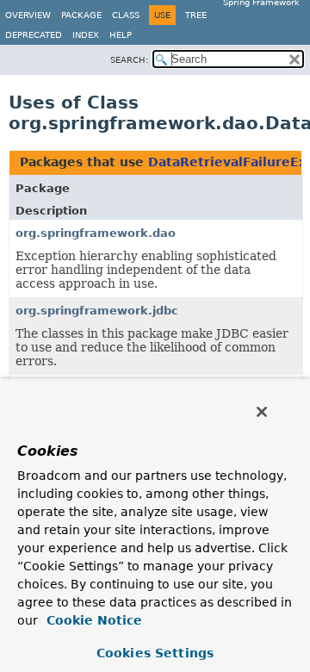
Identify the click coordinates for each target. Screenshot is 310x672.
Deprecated (33, 35)
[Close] (262, 412)
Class (126, 15)
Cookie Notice (92, 620)
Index (85, 35)
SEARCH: (129, 60)
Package (81, 15)
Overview (28, 15)
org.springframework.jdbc (97, 310)
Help (120, 35)
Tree (196, 15)
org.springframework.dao (96, 233)
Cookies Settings (155, 653)
